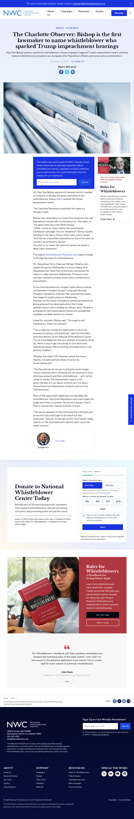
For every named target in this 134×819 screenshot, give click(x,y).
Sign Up (85, 182)
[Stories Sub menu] (105, 11)
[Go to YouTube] (117, 773)
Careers (7, 783)
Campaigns (66, 11)
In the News (72, 28)
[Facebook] (61, 72)
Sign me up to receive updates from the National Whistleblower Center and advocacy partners (103, 518)
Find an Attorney (75, 787)
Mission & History (10, 776)
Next (102, 527)
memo (59, 199)
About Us (50, 13)
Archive (60, 28)
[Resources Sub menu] (91, 11)
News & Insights (75, 783)
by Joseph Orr (78, 61)
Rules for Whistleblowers (79, 772)
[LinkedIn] (73, 72)
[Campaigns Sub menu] (74, 11)
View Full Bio (60, 441)
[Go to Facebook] (124, 773)
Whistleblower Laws (77, 780)
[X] (67, 72)
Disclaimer (113, 800)
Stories (100, 11)
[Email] (128, 701)
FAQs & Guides (75, 776)
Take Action (41, 780)
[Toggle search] (130, 13)
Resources (84, 11)
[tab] (61, 681)
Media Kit (39, 787)
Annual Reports (10, 787)
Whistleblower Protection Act (61, 254)
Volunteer (40, 783)
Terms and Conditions (101, 734)
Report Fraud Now (131, 408)
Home (6, 698)
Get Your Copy (102, 615)
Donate (119, 13)
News (13, 698)
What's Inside (103, 623)
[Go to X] (104, 773)
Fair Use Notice (124, 800)
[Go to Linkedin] (111, 773)
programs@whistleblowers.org (89, 3)
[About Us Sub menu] (56, 13)
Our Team (7, 780)
